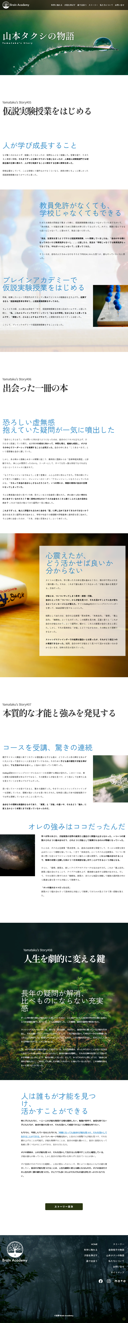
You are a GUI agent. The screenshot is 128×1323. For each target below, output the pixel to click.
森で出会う (82, 5)
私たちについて (106, 5)
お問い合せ (119, 5)
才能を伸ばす (70, 5)
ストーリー (93, 5)
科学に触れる (56, 5)
